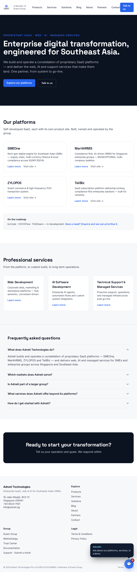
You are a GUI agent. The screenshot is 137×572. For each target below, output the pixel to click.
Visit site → (29, 166)
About (89, 7)
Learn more (14, 166)
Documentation (11, 548)
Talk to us (126, 7)
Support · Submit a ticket (17, 552)
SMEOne (108, 356)
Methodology (10, 538)
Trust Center (10, 543)
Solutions (66, 7)
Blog (78, 7)
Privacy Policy (79, 538)
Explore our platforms (19, 82)
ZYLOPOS (29, 360)
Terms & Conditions (81, 533)
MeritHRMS (15, 360)
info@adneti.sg (11, 507)
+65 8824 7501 (11, 503)
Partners (102, 7)
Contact (115, 7)
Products (37, 7)
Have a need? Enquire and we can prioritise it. (91, 224)
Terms (121, 567)
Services (52, 7)
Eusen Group (10, 533)
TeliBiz (46, 360)
